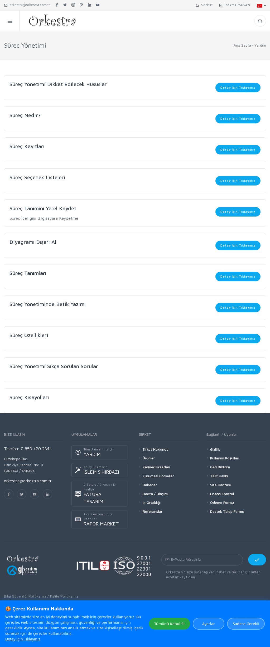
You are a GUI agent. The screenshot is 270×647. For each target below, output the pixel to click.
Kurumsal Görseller (158, 476)
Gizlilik (215, 449)
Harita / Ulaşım (155, 493)
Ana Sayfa (242, 45)
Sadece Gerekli (246, 623)
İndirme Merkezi (236, 5)
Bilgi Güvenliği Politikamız (25, 596)
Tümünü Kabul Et (169, 623)
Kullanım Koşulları (224, 458)
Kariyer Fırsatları (156, 467)
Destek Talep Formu (227, 511)
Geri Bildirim (220, 467)
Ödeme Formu (222, 502)
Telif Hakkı (219, 476)
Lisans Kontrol (222, 493)
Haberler (150, 485)
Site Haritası (220, 485)
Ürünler (149, 458)
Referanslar (152, 511)
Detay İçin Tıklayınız (237, 87)
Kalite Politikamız (64, 596)
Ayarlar (208, 623)
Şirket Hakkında (155, 449)
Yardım (260, 45)
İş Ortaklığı (152, 502)
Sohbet (206, 5)
